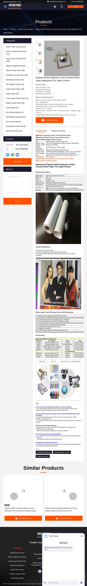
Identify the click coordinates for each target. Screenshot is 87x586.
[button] (39, 73)
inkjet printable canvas (61, 452)
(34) (16, 117)
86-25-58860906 (78, 1)
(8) (15, 126)
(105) (16, 60)
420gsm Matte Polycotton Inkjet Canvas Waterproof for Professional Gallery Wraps (20, 509)
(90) (15, 70)
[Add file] (45, 582)
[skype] (7, 154)
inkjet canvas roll (42, 456)
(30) (12, 108)
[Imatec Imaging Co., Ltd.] (14, 6)
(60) (15, 66)
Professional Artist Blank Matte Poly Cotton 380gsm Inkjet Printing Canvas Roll (61, 509)
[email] (17, 154)
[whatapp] (12, 155)
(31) (17, 98)
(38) (15, 89)
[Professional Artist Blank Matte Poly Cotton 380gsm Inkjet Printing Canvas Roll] (64, 491)
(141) (16, 53)
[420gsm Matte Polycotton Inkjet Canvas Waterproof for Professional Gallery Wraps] (23, 491)
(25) (15, 84)
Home (5, 29)
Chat (75, 6)
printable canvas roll (44, 452)
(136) (17, 75)
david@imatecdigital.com (57, 1)
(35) (15, 80)
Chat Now (17, 161)
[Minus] (81, 536)
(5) (13, 122)
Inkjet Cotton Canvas (26, 29)
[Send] (81, 582)
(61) (15, 112)
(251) (16, 47)
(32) (12, 94)
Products (13, 29)
